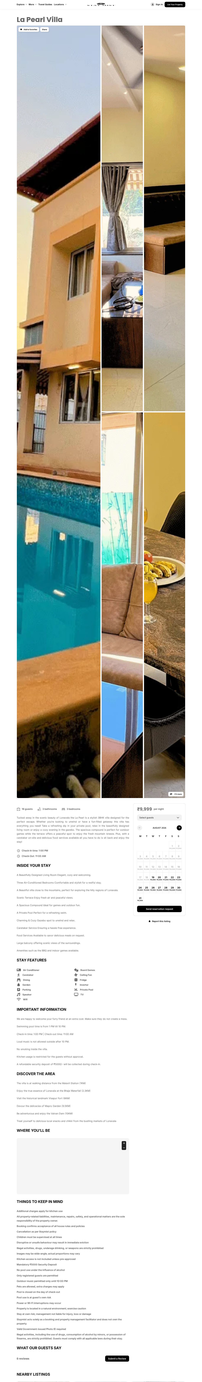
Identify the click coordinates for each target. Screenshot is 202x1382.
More (31, 4)
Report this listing (161, 921)
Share (44, 29)
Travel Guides (45, 4)
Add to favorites (30, 29)
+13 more (177, 794)
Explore (20, 4)
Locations (59, 4)
